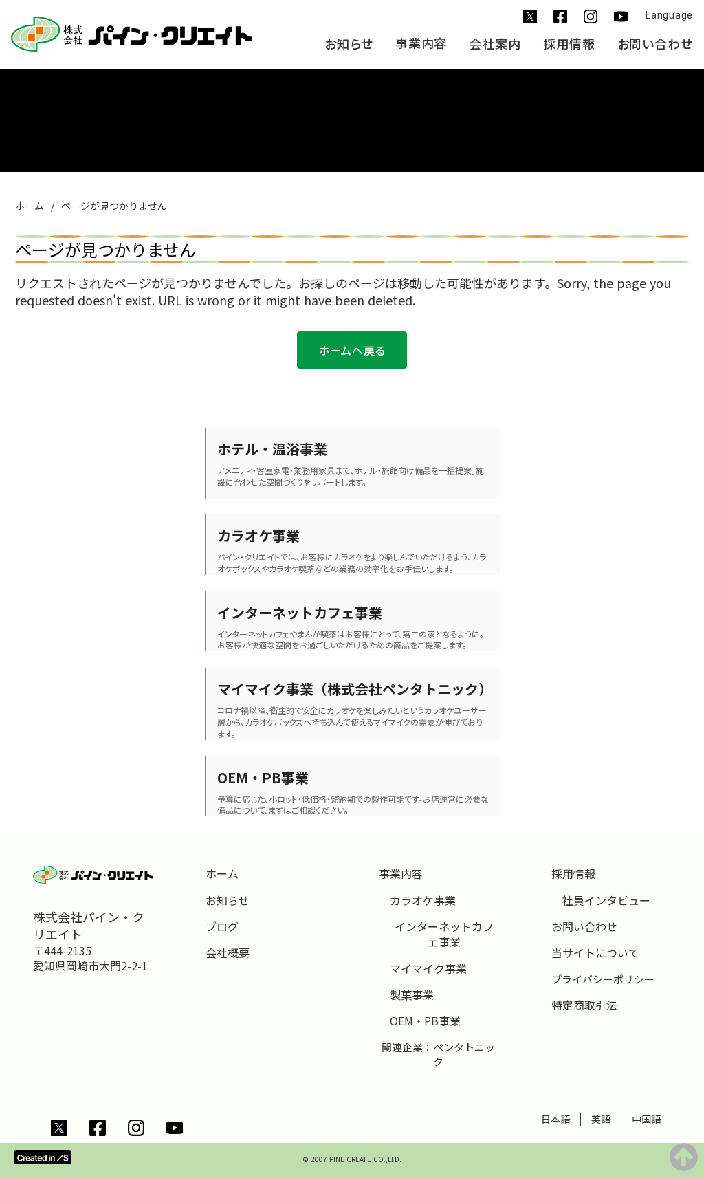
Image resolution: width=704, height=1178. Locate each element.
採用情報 (569, 44)
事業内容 (421, 43)
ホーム (29, 205)
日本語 (555, 1119)
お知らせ (348, 44)
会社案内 (495, 44)
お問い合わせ (655, 44)
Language (669, 15)
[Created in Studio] (43, 1157)
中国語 (646, 1119)
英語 (600, 1119)
